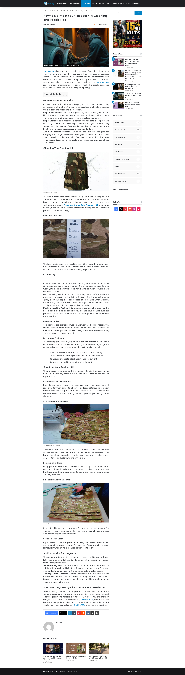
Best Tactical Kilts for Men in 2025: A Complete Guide (98, 657)
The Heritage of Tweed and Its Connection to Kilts (133, 95)
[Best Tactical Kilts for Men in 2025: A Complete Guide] (99, 648)
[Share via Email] (92, 613)
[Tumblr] (74, 613)
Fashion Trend (75, 3)
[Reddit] (83, 613)
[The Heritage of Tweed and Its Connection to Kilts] (118, 96)
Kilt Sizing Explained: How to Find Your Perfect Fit (132, 86)
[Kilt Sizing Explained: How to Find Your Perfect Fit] (118, 86)
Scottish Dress (62, 3)
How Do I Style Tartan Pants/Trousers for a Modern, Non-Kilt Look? (132, 63)
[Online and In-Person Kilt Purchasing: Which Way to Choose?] (53, 648)
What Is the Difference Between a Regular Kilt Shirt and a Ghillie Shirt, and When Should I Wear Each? (133, 75)
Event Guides (117, 3)
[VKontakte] (88, 613)
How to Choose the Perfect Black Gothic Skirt (132, 105)
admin (47, 24)
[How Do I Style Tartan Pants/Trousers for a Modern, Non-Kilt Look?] (118, 62)
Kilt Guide (86, 3)
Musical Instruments (133, 3)
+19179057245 (78, 605)
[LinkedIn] (70, 613)
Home (47, 11)
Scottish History (98, 3)
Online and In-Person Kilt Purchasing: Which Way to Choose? (52, 658)
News (108, 3)
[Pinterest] (79, 613)
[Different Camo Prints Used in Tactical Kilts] (76, 648)
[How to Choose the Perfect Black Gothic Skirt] (118, 105)
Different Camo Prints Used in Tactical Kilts (76, 657)
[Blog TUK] (49, 3)
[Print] (97, 613)
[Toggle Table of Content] (64, 94)
